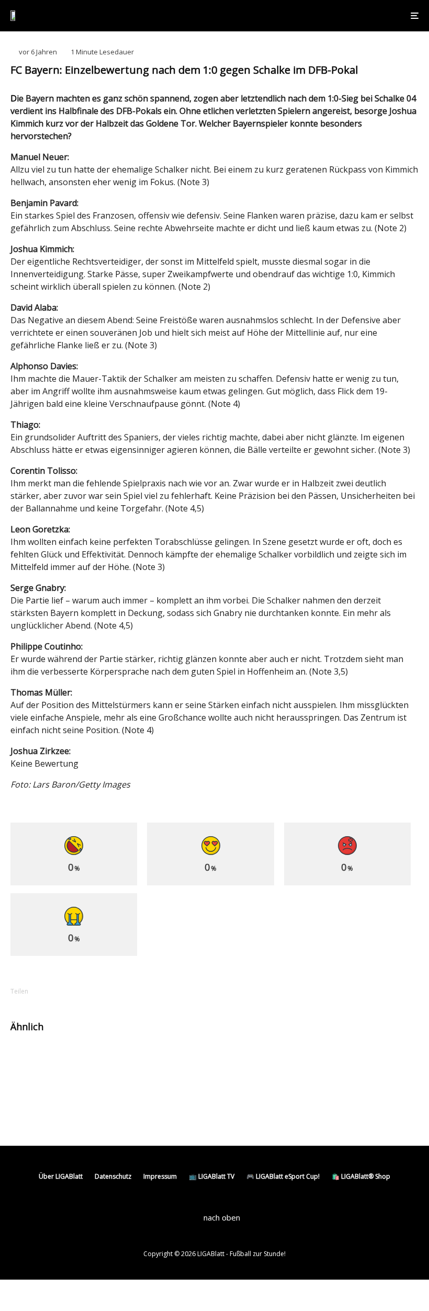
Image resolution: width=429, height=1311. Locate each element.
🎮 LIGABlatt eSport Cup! (283, 1176)
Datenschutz (113, 1176)
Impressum (160, 1176)
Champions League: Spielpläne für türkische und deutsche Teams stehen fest (124, 1064)
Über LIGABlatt (61, 1176)
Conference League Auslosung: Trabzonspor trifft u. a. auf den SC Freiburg (115, 1108)
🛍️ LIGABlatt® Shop (361, 1176)
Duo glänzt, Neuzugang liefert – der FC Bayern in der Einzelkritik (336, 1059)
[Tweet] (85, 991)
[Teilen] (57, 991)
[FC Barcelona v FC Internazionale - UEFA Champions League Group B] (27, 1059)
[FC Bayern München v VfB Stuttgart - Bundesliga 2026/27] (239, 1059)
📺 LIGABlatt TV (211, 1176)
